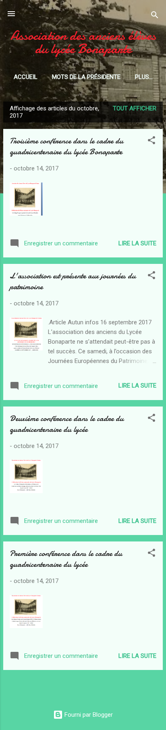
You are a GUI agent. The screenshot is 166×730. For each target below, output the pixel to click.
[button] (151, 141)
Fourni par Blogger (88, 714)
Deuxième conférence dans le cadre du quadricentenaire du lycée (67, 424)
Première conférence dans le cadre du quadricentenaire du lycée (66, 559)
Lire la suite (137, 243)
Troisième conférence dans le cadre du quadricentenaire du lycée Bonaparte (66, 146)
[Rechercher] (155, 16)
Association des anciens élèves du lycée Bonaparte (83, 42)
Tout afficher (134, 108)
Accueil (25, 77)
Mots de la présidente (86, 77)
